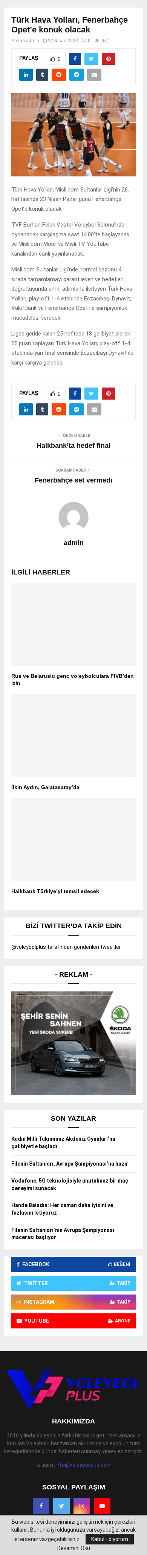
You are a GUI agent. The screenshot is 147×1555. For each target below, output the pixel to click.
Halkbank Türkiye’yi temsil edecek (55, 891)
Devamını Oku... (75, 1548)
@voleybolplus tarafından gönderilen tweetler (66, 947)
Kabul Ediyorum (109, 1539)
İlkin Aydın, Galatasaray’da (45, 787)
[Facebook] (41, 1506)
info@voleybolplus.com (83, 1465)
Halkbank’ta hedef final (73, 445)
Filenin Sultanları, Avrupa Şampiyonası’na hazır (69, 1164)
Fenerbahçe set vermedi (73, 480)
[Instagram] (82, 1506)
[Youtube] (102, 1506)
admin (32, 40)
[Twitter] (61, 1506)
